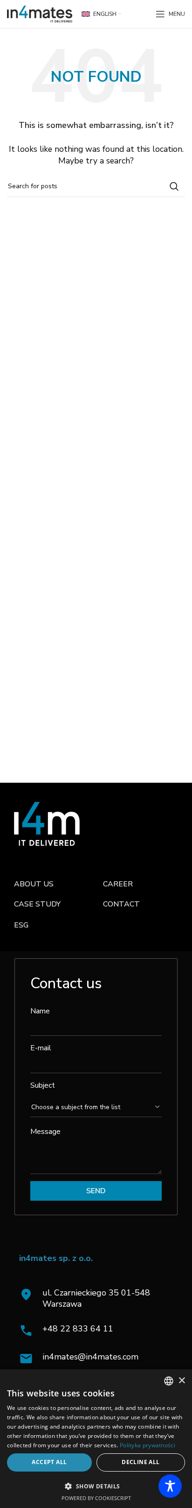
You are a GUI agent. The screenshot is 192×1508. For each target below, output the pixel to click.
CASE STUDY (37, 904)
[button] (96, 1486)
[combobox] (168, 1381)
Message (45, 1131)
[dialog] (96, 1438)
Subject (42, 1085)
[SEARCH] (174, 186)
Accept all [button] (49, 1462)
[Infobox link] (98, 1331)
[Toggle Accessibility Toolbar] (170, 1486)
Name (40, 1011)
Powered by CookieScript (96, 1497)
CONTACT (121, 904)
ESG (21, 925)
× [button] (181, 1380)
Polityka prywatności (147, 1445)
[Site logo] (39, 13)
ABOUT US (34, 884)
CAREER (118, 884)
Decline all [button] (140, 1462)
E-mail (40, 1048)
